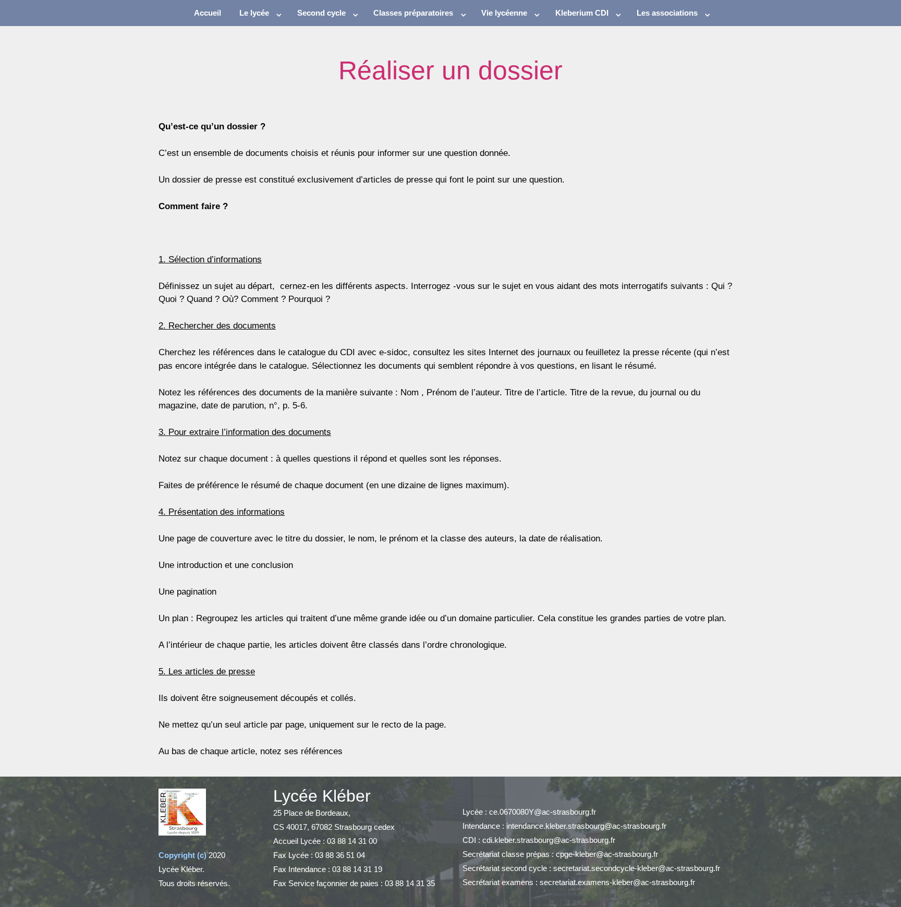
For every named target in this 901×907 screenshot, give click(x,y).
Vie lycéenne (504, 12)
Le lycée (254, 12)
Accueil (207, 12)
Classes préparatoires (413, 12)
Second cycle (321, 12)
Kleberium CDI (581, 12)
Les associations (667, 12)
